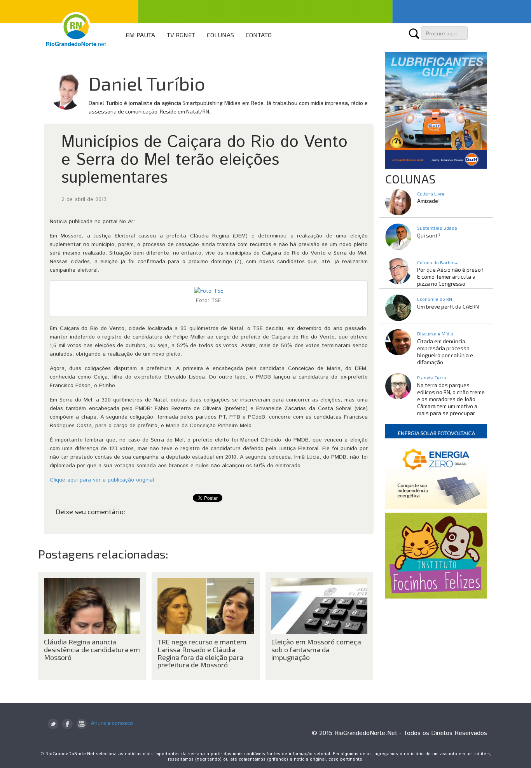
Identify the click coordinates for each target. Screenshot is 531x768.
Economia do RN (434, 299)
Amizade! (428, 200)
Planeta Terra (431, 377)
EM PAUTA (140, 34)
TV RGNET (181, 34)
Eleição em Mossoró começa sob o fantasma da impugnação (316, 649)
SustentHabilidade (437, 227)
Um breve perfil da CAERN (448, 306)
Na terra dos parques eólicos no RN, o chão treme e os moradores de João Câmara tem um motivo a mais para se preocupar (451, 399)
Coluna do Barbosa (438, 262)
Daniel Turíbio (147, 83)
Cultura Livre (431, 193)
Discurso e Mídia (435, 333)
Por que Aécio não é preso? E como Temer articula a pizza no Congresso (450, 276)
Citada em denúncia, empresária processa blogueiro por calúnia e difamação (445, 351)
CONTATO (259, 34)
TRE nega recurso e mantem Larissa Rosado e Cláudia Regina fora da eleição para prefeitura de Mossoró (201, 653)
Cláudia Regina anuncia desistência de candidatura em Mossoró (92, 649)
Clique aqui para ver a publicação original (102, 480)
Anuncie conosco (112, 722)
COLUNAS (220, 34)
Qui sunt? (428, 235)
